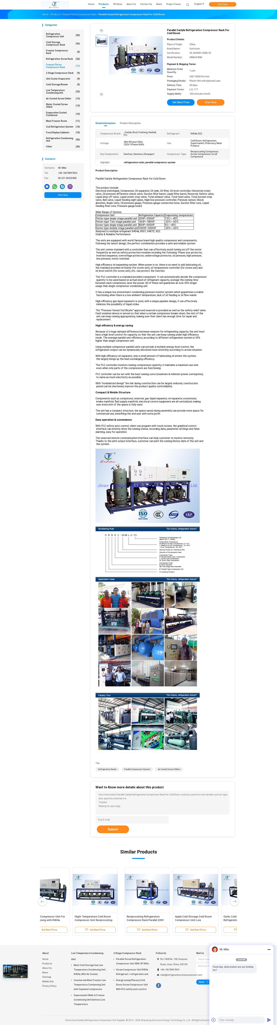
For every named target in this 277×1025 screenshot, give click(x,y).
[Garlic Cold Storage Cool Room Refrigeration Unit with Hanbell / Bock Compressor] (161, 890)
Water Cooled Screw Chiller (63, 105)
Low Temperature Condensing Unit (63, 91)
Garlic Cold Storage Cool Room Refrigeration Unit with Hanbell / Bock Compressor (160, 920)
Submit (113, 829)
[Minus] (269, 949)
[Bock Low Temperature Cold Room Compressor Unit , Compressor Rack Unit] (210, 890)
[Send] (269, 1019)
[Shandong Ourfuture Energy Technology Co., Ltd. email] (47, 186)
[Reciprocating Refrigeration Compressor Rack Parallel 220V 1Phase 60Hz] (64, 890)
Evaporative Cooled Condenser (63, 113)
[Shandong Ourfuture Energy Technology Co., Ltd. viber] (70, 186)
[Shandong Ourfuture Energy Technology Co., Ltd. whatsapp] (54, 186)
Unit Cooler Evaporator (63, 78)
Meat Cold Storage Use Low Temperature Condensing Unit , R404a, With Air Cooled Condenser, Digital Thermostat (90, 970)
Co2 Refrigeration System (63, 126)
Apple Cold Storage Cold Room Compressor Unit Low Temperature (111, 920)
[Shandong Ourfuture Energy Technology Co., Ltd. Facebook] (158, 985)
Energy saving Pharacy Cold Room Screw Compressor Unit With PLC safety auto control (132, 984)
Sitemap (46, 977)
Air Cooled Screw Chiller (63, 98)
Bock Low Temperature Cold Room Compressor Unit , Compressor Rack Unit (210, 920)
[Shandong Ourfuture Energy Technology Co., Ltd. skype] (62, 186)
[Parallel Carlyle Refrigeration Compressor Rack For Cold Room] (136, 56)
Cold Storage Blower (63, 84)
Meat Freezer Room (63, 121)
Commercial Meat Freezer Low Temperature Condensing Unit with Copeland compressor (90, 984)
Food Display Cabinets (63, 132)
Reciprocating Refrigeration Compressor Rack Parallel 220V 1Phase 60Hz (62, 920)
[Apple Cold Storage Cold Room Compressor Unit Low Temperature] (113, 890)
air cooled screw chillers (169, 769)
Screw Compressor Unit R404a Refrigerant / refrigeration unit (132, 971)
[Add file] (213, 1019)
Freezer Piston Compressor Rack (63, 65)
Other (63, 146)
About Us (47, 968)
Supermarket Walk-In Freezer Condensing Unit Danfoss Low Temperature (89, 999)
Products (47, 963)
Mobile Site (48, 981)
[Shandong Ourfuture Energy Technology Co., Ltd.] (55, 5)
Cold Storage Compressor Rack (63, 43)
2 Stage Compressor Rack (63, 73)
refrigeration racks (107, 769)
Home (45, 959)
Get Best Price (180, 102)
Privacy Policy (49, 986)
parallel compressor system (137, 769)
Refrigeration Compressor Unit (63, 35)
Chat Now (223, 4)
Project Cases (173, 4)
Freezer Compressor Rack (63, 51)
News (45, 972)
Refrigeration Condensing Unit (63, 139)
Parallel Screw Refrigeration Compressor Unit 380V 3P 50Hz (132, 961)
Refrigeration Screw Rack (63, 59)
